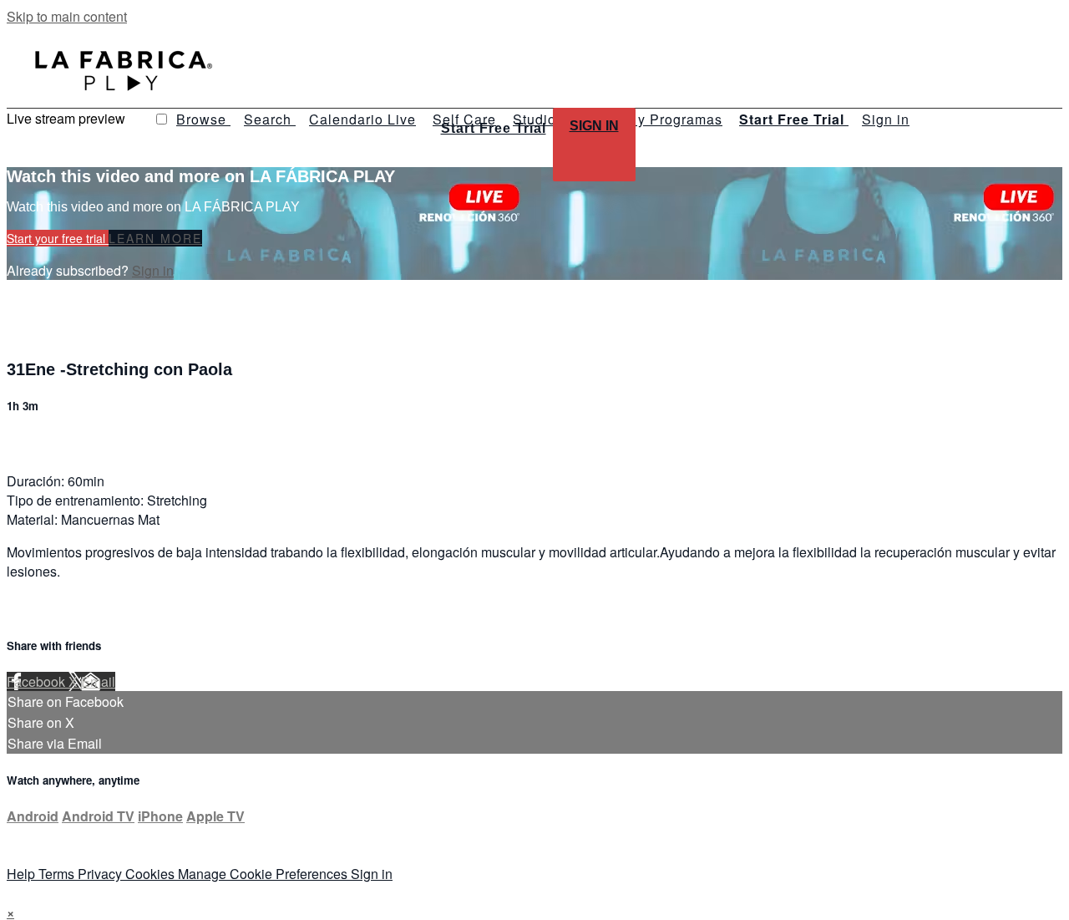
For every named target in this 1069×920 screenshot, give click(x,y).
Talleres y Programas (651, 119)
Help (22, 873)
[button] (161, 119)
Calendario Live (362, 119)
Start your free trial (58, 238)
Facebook (37, 681)
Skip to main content (67, 16)
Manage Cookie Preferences (264, 873)
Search (270, 119)
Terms (58, 873)
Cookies (151, 873)
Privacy (101, 873)
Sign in (885, 119)
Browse (203, 119)
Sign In (594, 126)
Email (98, 681)
